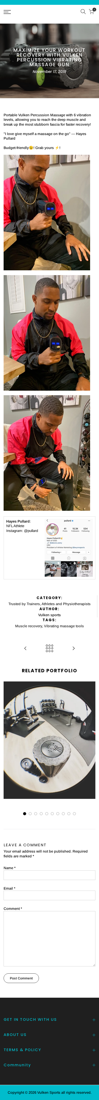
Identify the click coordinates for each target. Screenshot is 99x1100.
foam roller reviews (58, 723)
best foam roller (25, 723)
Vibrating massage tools (64, 626)
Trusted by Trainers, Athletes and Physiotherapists (49, 604)
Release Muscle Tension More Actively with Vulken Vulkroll (49, 716)
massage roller (60, 728)
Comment (13, 908)
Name (10, 868)
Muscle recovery (28, 626)
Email (9, 888)
